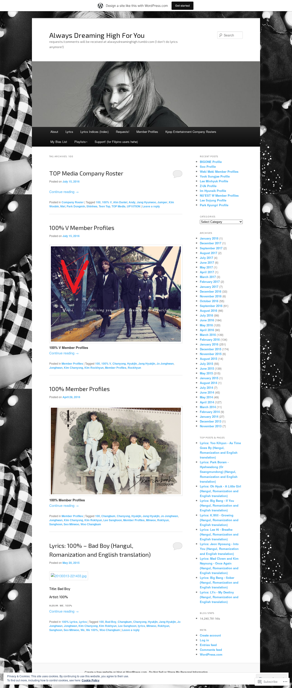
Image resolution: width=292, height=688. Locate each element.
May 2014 (206, 397)
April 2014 (207, 402)
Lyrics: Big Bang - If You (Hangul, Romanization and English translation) (219, 505)
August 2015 (208, 358)
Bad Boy (110, 622)
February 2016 (210, 339)
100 (98, 202)
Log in (204, 640)
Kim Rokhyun (93, 520)
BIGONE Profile (211, 162)
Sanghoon (55, 524)
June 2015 (207, 368)
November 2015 (211, 354)
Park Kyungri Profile (214, 205)
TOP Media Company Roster (86, 173)
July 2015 (206, 363)
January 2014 (209, 416)
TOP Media (118, 206)
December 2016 (210, 291)
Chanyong (119, 363)
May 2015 (206, 373)
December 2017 (210, 243)
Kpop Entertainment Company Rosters (190, 131)
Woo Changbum (91, 524)
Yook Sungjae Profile (215, 176)
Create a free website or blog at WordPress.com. (116, 672)
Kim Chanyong (73, 368)
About (54, 131)
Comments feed (211, 649)
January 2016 (209, 344)
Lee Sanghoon (112, 520)
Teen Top (104, 206)
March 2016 (208, 334)
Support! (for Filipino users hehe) (116, 141)
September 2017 (211, 248)
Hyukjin (132, 363)
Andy (132, 202)
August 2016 (208, 310)
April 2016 (207, 330)
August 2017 (208, 253)
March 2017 (208, 277)
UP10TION (133, 206)
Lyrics (69, 131)
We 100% (92, 630)
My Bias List (58, 141)
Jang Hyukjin (146, 363)
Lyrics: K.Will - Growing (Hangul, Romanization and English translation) (219, 520)
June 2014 (207, 392)
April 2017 (207, 272)
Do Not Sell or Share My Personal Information (178, 672)
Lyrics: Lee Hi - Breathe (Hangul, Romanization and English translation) (219, 534)
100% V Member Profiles (81, 227)
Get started (182, 5)
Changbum (108, 516)
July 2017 (206, 257)
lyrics (141, 626)
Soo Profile (208, 166)
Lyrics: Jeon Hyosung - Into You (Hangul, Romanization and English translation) (219, 549)
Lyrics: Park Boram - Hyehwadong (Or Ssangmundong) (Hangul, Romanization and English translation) (218, 472)
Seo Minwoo (71, 524)
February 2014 (210, 412)
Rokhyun (163, 520)
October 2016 (209, 301)
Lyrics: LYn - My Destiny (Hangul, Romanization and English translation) (219, 597)
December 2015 (210, 349)
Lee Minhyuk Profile (214, 181)
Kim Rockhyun (94, 368)
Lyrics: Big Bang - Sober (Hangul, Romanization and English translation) (219, 582)
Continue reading (64, 191)
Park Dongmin (76, 206)
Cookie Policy (90, 680)
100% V (107, 202)
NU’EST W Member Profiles (219, 195)
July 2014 (206, 387)
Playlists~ (81, 141)
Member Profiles (147, 131)
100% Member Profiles (79, 388)
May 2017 (206, 267)
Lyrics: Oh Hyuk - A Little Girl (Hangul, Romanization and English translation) (220, 491)
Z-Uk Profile (208, 186)
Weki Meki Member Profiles (219, 171)
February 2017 (210, 281)
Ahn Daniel (120, 202)
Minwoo (151, 520)
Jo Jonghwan (165, 363)
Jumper (162, 202)
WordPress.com (211, 654)
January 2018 (209, 238)
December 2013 (210, 421)
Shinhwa (91, 206)
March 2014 (208, 407)
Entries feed (208, 645)
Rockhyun (134, 368)
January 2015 (209, 378)
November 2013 (211, 426)
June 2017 (207, 262)
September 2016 (211, 306)
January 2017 (209, 286)
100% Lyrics (70, 622)
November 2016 (211, 296)
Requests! (122, 131)
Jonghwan (56, 368)
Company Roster (73, 202)
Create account (210, 635)
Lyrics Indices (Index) (94, 131)
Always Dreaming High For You (97, 35)
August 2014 (208, 383)
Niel (62, 206)
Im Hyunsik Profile (213, 190)
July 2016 (206, 315)
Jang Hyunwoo (146, 202)
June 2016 (207, 320)
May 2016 (206, 325)
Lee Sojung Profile (213, 200)
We (83, 630)
